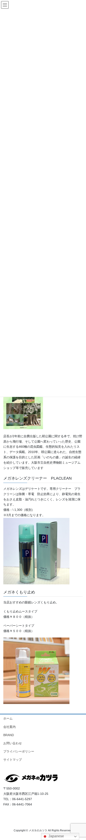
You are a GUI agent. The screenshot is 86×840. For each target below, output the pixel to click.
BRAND (8, 735)
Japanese (56, 836)
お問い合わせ (12, 743)
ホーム (8, 718)
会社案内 (9, 727)
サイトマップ (12, 759)
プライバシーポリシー (18, 751)
